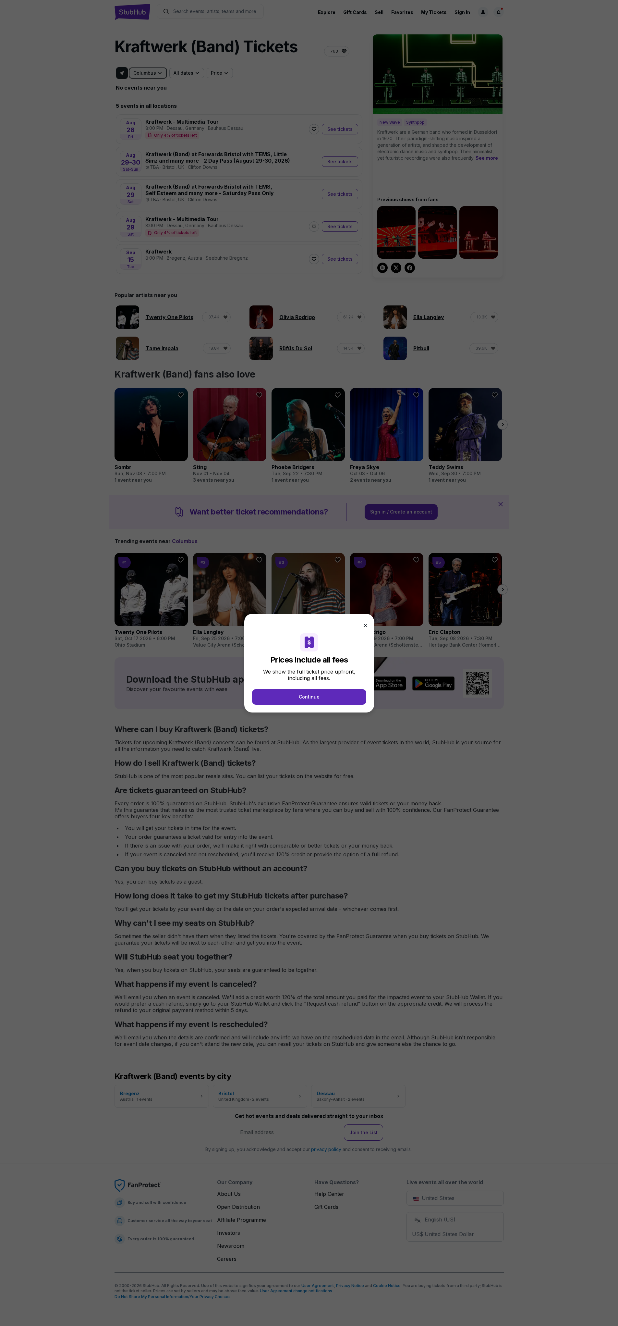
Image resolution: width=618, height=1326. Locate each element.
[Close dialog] (365, 625)
